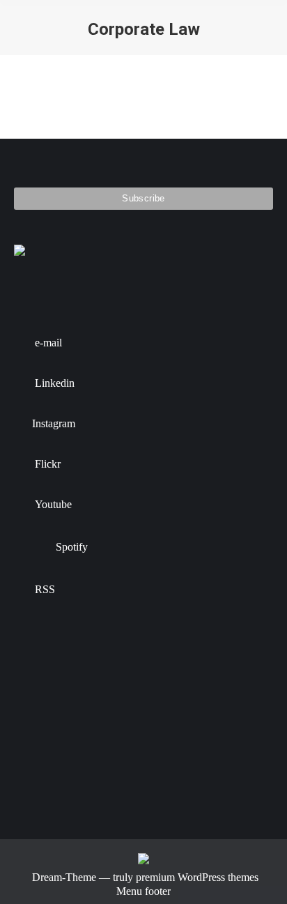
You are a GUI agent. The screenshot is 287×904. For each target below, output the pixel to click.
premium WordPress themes (197, 877)
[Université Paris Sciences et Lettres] (148, 720)
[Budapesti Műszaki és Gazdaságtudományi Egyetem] (201, 720)
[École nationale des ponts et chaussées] (94, 720)
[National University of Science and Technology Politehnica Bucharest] (41, 667)
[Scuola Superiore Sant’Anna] (94, 667)
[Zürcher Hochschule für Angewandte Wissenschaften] (41, 720)
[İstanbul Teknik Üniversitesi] (41, 774)
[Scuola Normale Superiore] (201, 667)
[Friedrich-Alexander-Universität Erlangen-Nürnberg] (148, 667)
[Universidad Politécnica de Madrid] (94, 774)
